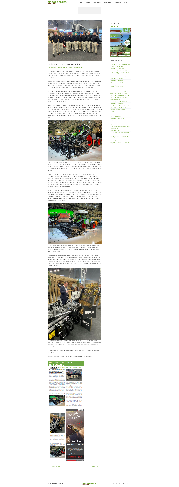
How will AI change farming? (117, 66)
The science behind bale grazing (118, 76)
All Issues (87, 2)
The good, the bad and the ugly (118, 91)
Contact (60, 483)
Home (80, 2)
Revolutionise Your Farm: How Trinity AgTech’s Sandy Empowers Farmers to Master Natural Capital (119, 72)
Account (126, 2)
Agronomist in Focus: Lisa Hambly (118, 101)
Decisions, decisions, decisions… (118, 109)
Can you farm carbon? (115, 116)
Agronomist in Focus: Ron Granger (118, 93)
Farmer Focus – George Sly (117, 103)
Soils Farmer (66, 67)
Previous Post (55, 466)
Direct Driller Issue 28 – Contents (118, 62)
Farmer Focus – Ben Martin (117, 130)
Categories (107, 2)
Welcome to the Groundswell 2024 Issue (120, 64)
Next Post (96, 466)
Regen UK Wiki (97, 2)
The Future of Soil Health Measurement (120, 95)
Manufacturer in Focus (55, 67)
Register (54, 483)
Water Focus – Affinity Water (117, 82)
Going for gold (113, 140)
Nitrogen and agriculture (116, 88)
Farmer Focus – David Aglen (117, 118)
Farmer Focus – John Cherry (117, 68)
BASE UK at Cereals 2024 (116, 78)
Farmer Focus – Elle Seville (116, 80)
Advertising (117, 2)
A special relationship (115, 114)
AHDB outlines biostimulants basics (119, 111)
